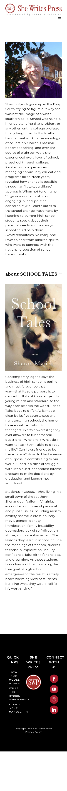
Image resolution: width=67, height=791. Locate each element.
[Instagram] (54, 699)
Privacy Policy (33, 732)
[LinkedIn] (54, 710)
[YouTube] (54, 689)
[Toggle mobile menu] (60, 19)
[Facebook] (54, 679)
